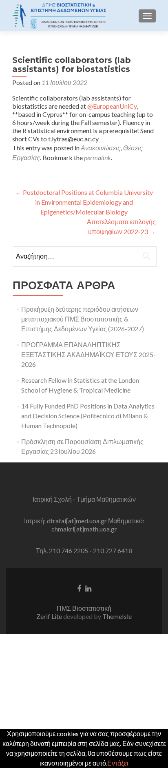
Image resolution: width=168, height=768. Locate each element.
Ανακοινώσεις (101, 148)
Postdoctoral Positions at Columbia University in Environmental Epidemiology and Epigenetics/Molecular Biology (84, 202)
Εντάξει (117, 763)
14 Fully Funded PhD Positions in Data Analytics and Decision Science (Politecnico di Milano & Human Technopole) (88, 415)
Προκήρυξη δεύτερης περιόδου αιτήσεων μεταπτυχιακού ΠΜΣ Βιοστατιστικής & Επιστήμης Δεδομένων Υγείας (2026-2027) (82, 319)
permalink (97, 157)
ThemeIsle (117, 616)
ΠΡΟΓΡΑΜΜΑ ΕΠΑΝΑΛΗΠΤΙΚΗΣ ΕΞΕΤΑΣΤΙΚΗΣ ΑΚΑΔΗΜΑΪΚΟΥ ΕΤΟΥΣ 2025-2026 (88, 354)
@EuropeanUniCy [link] (112, 106)
